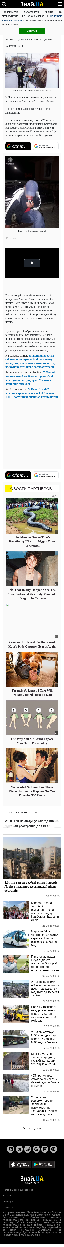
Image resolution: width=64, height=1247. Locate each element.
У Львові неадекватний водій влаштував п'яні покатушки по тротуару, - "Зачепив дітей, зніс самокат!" (30, 378)
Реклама (8, 1195)
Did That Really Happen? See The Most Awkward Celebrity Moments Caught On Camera (32, 594)
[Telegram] (19, 1149)
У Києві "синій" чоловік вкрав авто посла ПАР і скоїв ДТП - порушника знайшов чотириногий (31, 393)
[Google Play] (43, 1164)
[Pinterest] (53, 1149)
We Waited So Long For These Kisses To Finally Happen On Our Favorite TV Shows (32, 791)
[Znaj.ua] (32, 4)
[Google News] (36, 1149)
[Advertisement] (32, 433)
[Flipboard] (44, 1149)
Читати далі (32, 1128)
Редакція (8, 1201)
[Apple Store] (20, 1164)
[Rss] (10, 1149)
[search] (4, 4)
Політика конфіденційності (18, 1189)
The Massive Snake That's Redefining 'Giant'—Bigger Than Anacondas (32, 541)
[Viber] (27, 1149)
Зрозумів (32, 30)
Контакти (8, 1207)
